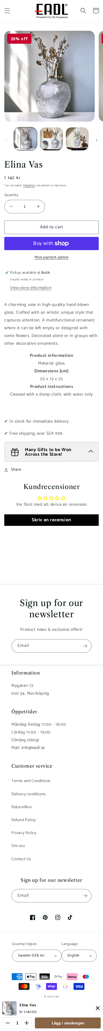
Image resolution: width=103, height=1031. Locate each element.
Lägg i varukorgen (68, 1023)
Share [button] (16, 469)
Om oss (18, 846)
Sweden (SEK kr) (31, 956)
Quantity (11, 195)
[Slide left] (6, 140)
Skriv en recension (51, 520)
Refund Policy (23, 820)
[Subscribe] (85, 646)
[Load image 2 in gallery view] (51, 138)
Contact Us (21, 859)
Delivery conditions (28, 794)
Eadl (56, 997)
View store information (30, 288)
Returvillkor (21, 807)
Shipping (29, 185)
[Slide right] (96, 140)
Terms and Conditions (31, 781)
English (74, 956)
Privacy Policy (23, 833)
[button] (7, 10)
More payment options (52, 257)
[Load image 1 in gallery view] (25, 138)
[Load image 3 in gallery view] (77, 138)
